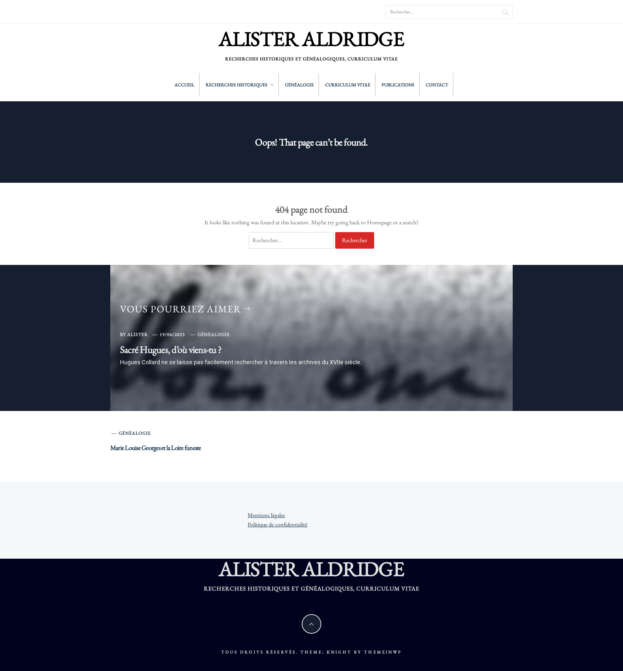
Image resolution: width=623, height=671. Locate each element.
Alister (137, 334)
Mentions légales (266, 515)
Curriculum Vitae (347, 85)
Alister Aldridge (311, 38)
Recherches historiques (236, 85)
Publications (398, 85)
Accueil (184, 85)
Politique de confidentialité (277, 524)
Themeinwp (383, 652)
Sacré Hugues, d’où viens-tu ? (170, 349)
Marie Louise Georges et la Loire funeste (155, 447)
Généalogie (299, 85)
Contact (437, 85)
